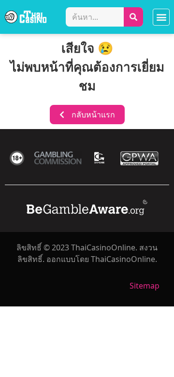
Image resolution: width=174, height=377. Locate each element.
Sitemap (145, 285)
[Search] (133, 17)
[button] (161, 17)
